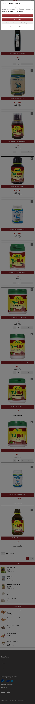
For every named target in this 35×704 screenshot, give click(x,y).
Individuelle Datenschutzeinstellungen (17, 23)
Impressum (13, 26)
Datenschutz (22, 26)
